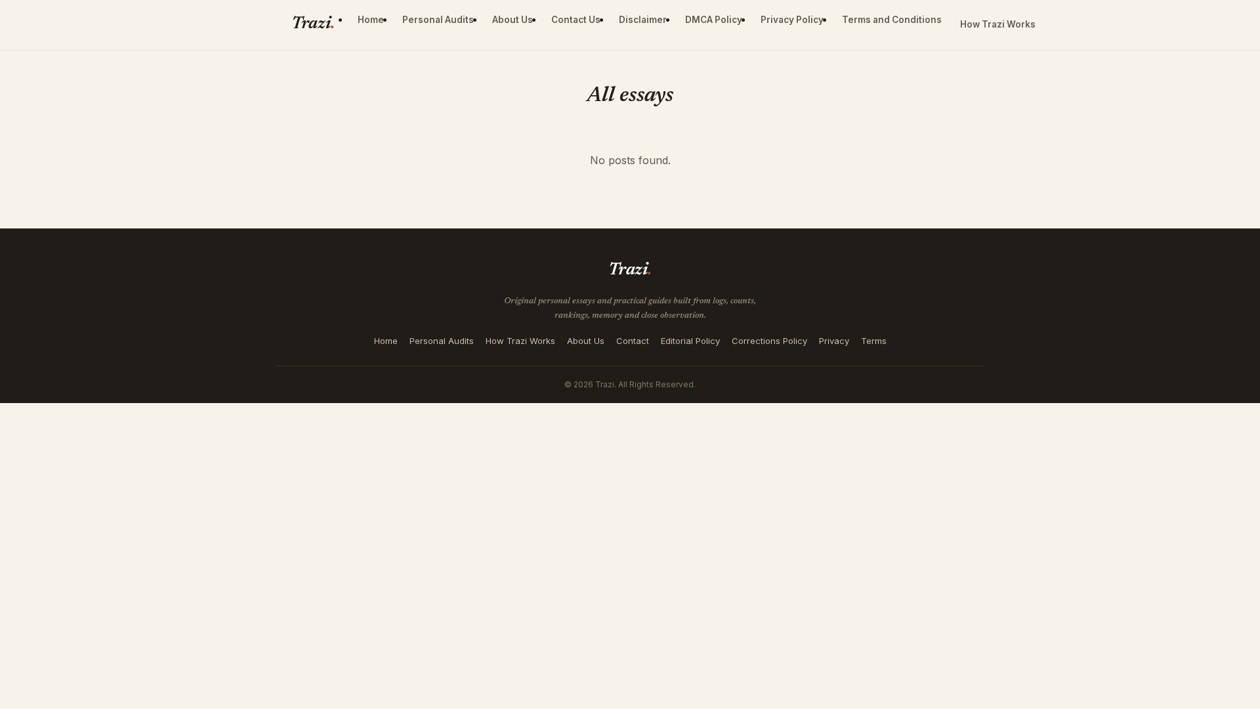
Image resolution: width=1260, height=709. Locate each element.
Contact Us (575, 19)
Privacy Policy (792, 19)
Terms (874, 340)
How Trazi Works (998, 24)
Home (371, 19)
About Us (512, 19)
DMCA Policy (713, 19)
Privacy (834, 340)
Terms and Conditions (892, 19)
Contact (632, 340)
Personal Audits (438, 19)
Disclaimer (643, 19)
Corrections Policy (769, 340)
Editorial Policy (690, 340)
